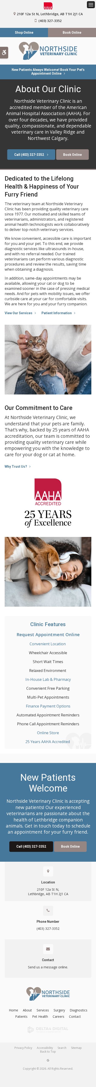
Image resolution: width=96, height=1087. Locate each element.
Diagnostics (78, 1010)
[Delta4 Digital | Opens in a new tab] (48, 1029)
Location (48, 882)
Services (43, 1010)
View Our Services (18, 313)
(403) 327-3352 (50, 20)
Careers (58, 1016)
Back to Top (48, 1052)
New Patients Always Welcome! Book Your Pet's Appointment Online (48, 71)
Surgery (59, 1010)
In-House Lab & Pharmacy (48, 679)
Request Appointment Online (48, 634)
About (27, 1010)
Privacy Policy (23, 1048)
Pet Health (40, 1016)
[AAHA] (48, 5)
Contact (48, 960)
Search (62, 1048)
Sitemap (76, 1048)
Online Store (48, 732)
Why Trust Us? (16, 466)
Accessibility (45, 1048)
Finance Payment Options (48, 706)
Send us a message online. (48, 967)
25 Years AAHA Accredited (48, 741)
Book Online (72, 32)
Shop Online (24, 32)
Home (13, 1010)
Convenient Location (48, 643)
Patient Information (56, 313)
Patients (21, 1016)
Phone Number (48, 921)
